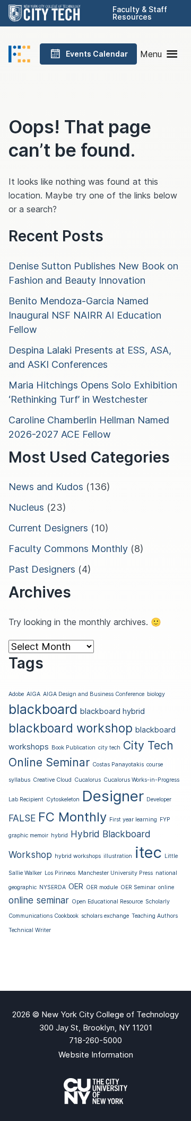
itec (148, 852)
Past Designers (41, 569)
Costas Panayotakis (118, 764)
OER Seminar (137, 887)
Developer (158, 799)
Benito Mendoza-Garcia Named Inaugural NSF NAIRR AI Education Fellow (84, 315)
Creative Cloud (52, 779)
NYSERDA (52, 887)
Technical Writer (29, 930)
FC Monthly (72, 817)
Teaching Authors (155, 915)
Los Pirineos (60, 873)
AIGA (33, 694)
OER (75, 886)
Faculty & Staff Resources (139, 13)
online (166, 887)
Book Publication (73, 747)
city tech (109, 747)
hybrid (59, 835)
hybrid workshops (78, 856)
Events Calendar (97, 53)
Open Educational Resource (107, 901)
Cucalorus (87, 779)
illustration (117, 856)
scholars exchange (105, 915)
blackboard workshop (70, 728)
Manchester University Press (115, 873)
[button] (151, 54)
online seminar (38, 900)
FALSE (22, 818)
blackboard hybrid (112, 711)
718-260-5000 (95, 1040)
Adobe (16, 694)
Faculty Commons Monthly (68, 548)
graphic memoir (28, 835)
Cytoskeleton (63, 799)
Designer (113, 796)
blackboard (42, 709)
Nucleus (26, 507)
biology (156, 694)
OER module (102, 887)
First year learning (133, 819)
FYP (165, 819)
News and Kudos (45, 486)
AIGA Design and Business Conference (93, 694)
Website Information (95, 1055)
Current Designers (48, 528)
